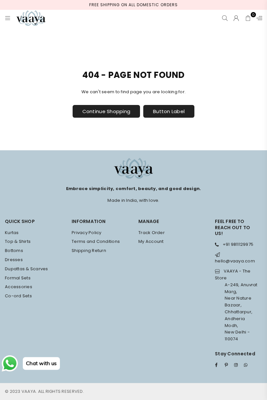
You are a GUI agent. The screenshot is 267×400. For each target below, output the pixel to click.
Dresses (14, 260)
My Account (151, 241)
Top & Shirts (18, 241)
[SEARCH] (225, 18)
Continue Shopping (106, 111)
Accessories (18, 287)
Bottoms (14, 250)
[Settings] (258, 18)
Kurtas (12, 233)
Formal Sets (18, 278)
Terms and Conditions (96, 241)
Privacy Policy (87, 233)
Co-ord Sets (18, 296)
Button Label (169, 111)
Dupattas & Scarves (26, 269)
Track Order (151, 233)
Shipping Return (89, 250)
